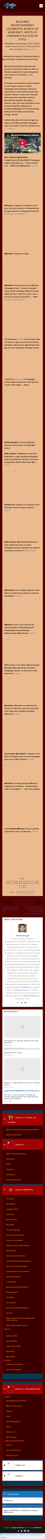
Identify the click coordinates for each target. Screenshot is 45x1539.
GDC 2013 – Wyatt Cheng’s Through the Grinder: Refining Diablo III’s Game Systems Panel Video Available (21, 1097)
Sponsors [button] (13, 1494)
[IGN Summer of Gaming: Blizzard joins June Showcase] (22, 1027)
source (11, 128)
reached (21, 339)
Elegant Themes (18, 1528)
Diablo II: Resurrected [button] (27, 1389)
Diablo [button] (19, 1476)
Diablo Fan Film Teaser (13, 1053)
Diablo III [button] (20, 1465)
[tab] (22, 1119)
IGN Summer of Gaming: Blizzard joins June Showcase (21, 1042)
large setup (18, 379)
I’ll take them (29, 550)
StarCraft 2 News (25, 46)
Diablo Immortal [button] (24, 1190)
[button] (22, 1506)
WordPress (37, 1528)
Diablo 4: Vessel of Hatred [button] (22, 1120)
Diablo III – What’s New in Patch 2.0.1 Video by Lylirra (22, 1084)
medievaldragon (20, 43)
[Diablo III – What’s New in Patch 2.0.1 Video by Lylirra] (22, 1069)
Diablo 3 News (11, 46)
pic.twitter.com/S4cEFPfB (14, 214)
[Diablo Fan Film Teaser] (22, 1049)
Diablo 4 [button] (19, 1145)
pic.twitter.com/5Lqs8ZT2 (14, 299)
